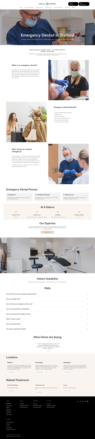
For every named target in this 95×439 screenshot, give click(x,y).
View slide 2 (47, 271)
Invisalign (21, 400)
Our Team (8, 421)
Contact (7, 422)
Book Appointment (83, 3)
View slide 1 (44, 271)
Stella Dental (11, 431)
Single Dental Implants (24, 402)
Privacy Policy (9, 424)
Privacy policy (18, 433)
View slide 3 (50, 271)
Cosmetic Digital (12, 433)
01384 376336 (9, 411)
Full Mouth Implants (24, 404)
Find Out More (11, 369)
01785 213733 (8, 406)
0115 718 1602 (8, 402)
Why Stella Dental (9, 419)
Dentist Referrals (71, 3)
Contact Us (47, 232)
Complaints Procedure (10, 426)
